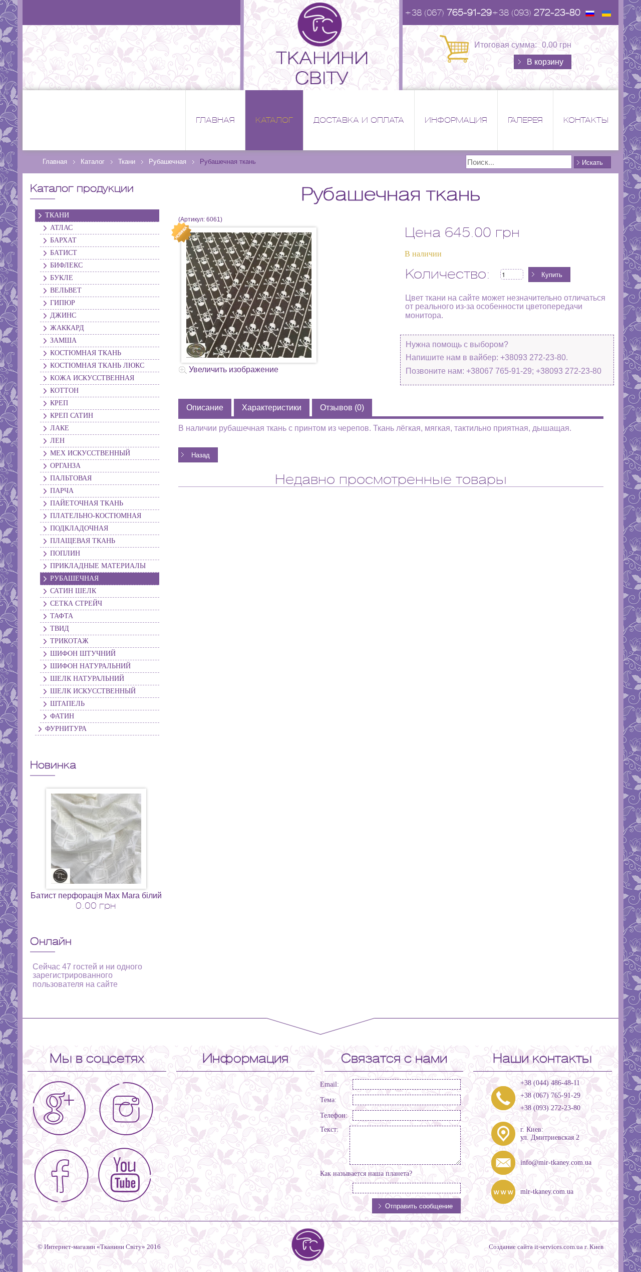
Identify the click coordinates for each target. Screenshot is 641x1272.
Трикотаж (69, 641)
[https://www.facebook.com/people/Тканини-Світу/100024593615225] (60, 1172)
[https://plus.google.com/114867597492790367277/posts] (60, 1108)
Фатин (62, 716)
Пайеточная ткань (86, 503)
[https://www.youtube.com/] (124, 1172)
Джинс (63, 315)
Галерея (525, 120)
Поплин (65, 553)
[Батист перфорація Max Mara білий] (96, 838)
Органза (65, 465)
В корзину (545, 62)
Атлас (61, 227)
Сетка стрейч (76, 603)
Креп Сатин (71, 415)
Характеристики (271, 407)
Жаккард (67, 328)
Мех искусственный (90, 453)
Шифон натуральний (90, 666)
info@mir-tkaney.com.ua (555, 1162)
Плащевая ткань (82, 541)
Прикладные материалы (98, 566)
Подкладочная (79, 528)
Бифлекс (66, 265)
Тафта (61, 616)
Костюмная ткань (85, 353)
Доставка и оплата (358, 120)
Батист (63, 253)
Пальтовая (71, 478)
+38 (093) (536, 13)
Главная (215, 120)
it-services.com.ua (558, 1246)
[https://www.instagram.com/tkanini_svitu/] (124, 1108)
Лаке (59, 428)
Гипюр (62, 303)
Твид (59, 628)
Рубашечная (74, 578)
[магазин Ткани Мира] (320, 44)
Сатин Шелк (73, 591)
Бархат (63, 240)
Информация (456, 120)
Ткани (57, 215)
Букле (61, 278)
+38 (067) (448, 13)
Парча (62, 490)
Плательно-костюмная (95, 516)
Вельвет (66, 290)
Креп (59, 403)
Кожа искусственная (92, 378)
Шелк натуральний (87, 678)
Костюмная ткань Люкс (97, 365)
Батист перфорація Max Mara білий (96, 895)
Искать (592, 162)
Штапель (67, 703)
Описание (204, 407)
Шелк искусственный (93, 691)
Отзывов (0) (342, 407)
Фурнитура (66, 728)
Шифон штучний (83, 653)
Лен (57, 440)
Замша (63, 340)
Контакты (585, 120)
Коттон (64, 390)
